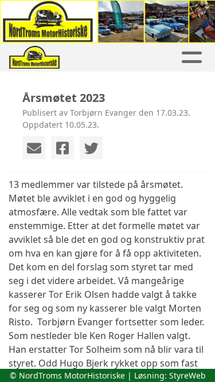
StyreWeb (187, 375)
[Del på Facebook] (62, 147)
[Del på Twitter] (91, 147)
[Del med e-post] (33, 147)
